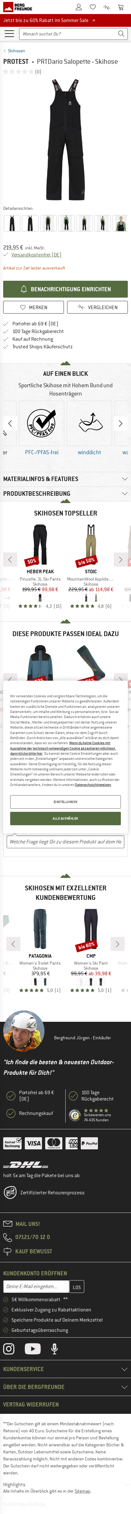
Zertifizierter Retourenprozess (52, 1193)
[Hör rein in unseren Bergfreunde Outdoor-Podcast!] (59, 1350)
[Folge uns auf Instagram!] (13, 1350)
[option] (65, 139)
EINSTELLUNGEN (65, 802)
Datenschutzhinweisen (93, 785)
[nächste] (121, 560)
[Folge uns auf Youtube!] (37, 1350)
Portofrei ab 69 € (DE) (35, 324)
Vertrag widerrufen (31, 1404)
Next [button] (121, 423)
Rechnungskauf (36, 1113)
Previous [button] (10, 423)
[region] (65, 757)
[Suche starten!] (121, 34)
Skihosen (16, 51)
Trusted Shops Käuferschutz (42, 347)
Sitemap (82, 1491)
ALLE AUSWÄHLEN (65, 818)
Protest (16, 61)
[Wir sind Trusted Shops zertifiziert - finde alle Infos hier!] (75, 1115)
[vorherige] (10, 560)
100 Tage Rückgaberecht (38, 331)
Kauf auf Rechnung (32, 339)
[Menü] (9, 33)
